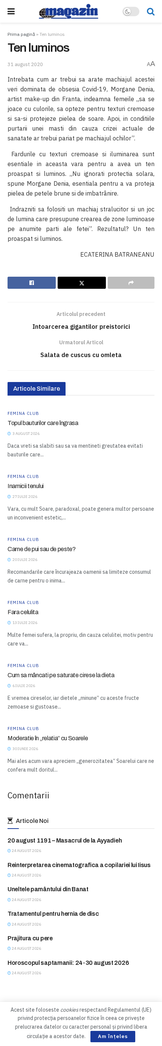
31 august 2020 (25, 64)
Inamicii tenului (26, 486)
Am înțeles (113, 1036)
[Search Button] (150, 11)
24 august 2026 (26, 850)
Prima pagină (21, 34)
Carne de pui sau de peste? (42, 549)
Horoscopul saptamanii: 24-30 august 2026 (68, 963)
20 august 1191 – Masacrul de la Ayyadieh (65, 840)
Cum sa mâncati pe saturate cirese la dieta (61, 675)
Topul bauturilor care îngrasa (43, 423)
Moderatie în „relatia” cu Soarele (48, 738)
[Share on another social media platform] (131, 283)
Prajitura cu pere (30, 938)
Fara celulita (23, 612)
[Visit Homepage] (68, 11)
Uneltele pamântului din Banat (48, 889)
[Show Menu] (11, 11)
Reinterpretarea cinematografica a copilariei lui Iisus (79, 865)
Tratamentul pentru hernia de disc (53, 913)
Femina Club (23, 413)
